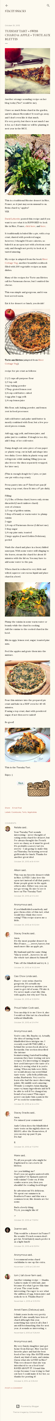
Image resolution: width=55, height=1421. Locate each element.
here (43, 226)
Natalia (17, 827)
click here (30, 226)
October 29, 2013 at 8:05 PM (26, 1246)
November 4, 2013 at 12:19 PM (27, 1301)
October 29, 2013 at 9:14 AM (26, 896)
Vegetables (32, 812)
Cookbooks (16, 812)
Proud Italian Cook (24, 1007)
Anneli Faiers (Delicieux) (26, 1309)
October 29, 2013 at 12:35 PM (26, 999)
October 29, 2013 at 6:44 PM (26, 1104)
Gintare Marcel (35, 1412)
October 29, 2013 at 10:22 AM (27, 967)
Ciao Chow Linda (23, 976)
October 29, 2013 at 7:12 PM (26, 1147)
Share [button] (7, 808)
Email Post (17, 808)
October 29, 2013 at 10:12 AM (26, 925)
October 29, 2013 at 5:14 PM (26, 1022)
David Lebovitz (12, 218)
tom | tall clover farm (25, 1275)
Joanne (18, 1228)
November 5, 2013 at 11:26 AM (27, 1333)
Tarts (24, 812)
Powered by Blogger (30, 1406)
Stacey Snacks (15, 11)
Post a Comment (13, 1388)
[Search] (48, 5)
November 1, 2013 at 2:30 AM (27, 1266)
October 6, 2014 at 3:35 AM (26, 1381)
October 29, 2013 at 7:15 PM (26, 1220)
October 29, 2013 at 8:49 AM (26, 861)
